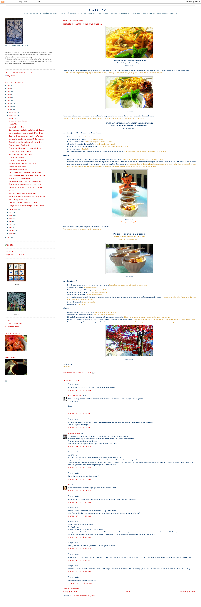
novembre (13, 115)
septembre (13, 209)
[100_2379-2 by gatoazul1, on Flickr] (10, 76)
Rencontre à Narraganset (17, 166)
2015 (9, 85)
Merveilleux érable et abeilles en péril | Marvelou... (26, 133)
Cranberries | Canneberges (18, 121)
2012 (9, 94)
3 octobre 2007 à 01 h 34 (79, 390)
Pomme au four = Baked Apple (19, 178)
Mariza (11, 190)
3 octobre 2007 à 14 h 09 (79, 572)
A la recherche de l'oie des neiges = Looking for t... (26, 187)
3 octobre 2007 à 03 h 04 (79, 414)
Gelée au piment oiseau (17, 157)
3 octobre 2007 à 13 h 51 (79, 560)
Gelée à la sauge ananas (17, 160)
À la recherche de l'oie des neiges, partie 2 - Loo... (26, 184)
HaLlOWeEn (13, 124)
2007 (9, 109)
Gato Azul (100, 10)
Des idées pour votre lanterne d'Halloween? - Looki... (26, 130)
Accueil (128, 591)
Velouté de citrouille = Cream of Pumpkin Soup (24, 181)
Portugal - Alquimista (12, 326)
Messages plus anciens (188, 591)
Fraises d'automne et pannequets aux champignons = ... (28, 196)
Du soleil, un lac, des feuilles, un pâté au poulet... (25, 142)
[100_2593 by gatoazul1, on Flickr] (9, 245)
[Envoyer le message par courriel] (93, 372)
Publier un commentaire (71, 588)
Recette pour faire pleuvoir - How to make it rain (25, 148)
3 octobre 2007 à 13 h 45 (79, 549)
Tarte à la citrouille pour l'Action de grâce (22, 193)
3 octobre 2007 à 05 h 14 (79, 446)
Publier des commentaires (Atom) (83, 596)
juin (10, 218)
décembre (13, 112)
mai (10, 221)
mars (11, 227)
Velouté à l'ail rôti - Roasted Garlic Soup (22, 163)
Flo (69, 484)
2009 (9, 103)
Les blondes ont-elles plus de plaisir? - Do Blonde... (26, 139)
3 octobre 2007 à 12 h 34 (79, 502)
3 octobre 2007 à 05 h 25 (79, 468)
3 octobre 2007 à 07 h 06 (79, 479)
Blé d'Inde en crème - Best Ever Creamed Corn (25, 172)
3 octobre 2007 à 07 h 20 (79, 491)
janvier (11, 233)
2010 (9, 100)
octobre (12, 118)
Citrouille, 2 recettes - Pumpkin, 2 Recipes (23, 202)
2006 (9, 237)
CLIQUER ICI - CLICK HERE (15, 255)
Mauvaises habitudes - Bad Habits (20, 154)
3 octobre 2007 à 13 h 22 (79, 516)
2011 (9, 97)
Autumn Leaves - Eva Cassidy (19, 145)
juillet (11, 215)
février (11, 230)
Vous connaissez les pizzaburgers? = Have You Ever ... (28, 175)
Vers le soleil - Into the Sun (18, 169)
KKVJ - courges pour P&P (18, 199)
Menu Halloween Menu (16, 127)
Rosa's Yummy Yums (75, 395)
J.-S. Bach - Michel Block (13, 324)
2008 (9, 106)
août (11, 212)
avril (11, 224)
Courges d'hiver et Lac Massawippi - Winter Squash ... (27, 206)
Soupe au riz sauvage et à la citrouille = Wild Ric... (26, 136)
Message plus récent (70, 591)
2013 (9, 91)
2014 (9, 88)
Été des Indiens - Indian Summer (20, 151)
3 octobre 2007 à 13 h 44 (79, 537)
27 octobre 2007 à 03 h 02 (80, 583)
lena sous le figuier (74, 433)
